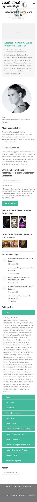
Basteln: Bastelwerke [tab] (13, 439)
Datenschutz (17, 486)
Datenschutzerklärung (18, 189)
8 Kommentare (21, 51)
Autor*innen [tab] (10, 408)
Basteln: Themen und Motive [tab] (15, 434)
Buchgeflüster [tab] (10, 418)
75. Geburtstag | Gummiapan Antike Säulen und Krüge (19, 297)
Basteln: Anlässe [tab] (11, 423)
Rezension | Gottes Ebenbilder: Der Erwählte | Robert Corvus (19, 278)
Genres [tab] (8, 313)
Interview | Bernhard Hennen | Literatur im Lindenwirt (21, 288)
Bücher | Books (8, 49)
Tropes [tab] (8, 397)
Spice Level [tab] (10, 402)
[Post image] (4, 259)
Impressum (26, 486)
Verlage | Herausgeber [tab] (13, 413)
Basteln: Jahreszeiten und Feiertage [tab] (18, 429)
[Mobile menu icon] (34, 4)
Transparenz (18, 489)
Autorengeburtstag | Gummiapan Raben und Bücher (21, 269)
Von (17, 49)
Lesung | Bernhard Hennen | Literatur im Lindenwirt (20, 260)
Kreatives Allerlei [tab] (11, 455)
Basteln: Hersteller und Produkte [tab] (17, 450)
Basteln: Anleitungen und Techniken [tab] (18, 445)
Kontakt (8, 486)
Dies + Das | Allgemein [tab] (13, 461)
